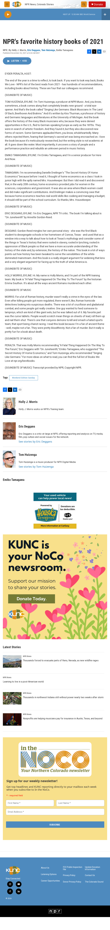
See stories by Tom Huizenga (36, 466)
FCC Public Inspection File (72, 868)
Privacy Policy (69, 875)
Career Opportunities (50, 881)
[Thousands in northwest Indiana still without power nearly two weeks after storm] (12, 698)
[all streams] (106, 14)
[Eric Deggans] (9, 431)
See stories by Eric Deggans (35, 441)
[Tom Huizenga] (9, 459)
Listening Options (49, 874)
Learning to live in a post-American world (23, 681)
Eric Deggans (33, 50)
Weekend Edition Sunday (23, 378)
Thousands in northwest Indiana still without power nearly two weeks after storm (63, 697)
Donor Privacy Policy (72, 882)
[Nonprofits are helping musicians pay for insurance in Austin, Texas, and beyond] (12, 719)
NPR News (27, 656)
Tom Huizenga (48, 50)
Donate (98, 4)
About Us (45, 868)
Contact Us (90, 875)
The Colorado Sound (94, 882)
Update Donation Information (92, 868)
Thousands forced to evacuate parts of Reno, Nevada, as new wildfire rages (61, 660)
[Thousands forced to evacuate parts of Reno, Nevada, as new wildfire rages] (12, 661)
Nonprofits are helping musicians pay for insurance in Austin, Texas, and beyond (62, 718)
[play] (8, 14)
